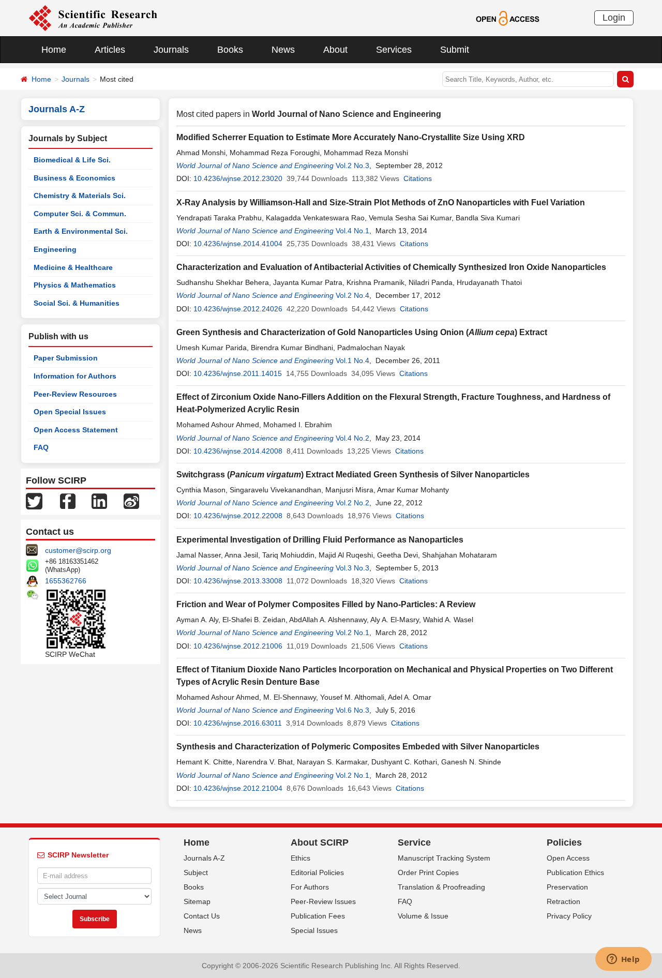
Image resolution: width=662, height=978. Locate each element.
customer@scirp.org (78, 550)
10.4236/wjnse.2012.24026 (237, 309)
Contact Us (202, 916)
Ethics (300, 858)
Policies (564, 842)
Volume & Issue (423, 916)
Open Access (568, 858)
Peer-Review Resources (75, 394)
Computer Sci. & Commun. (80, 213)
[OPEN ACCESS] (507, 17)
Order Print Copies (428, 872)
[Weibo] (131, 500)
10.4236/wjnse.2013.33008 (237, 581)
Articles (110, 49)
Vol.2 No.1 (352, 632)
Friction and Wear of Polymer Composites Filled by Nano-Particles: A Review (325, 604)
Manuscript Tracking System (444, 858)
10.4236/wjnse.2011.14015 (237, 373)
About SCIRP (320, 842)
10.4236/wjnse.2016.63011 (237, 723)
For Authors (310, 887)
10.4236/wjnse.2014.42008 (237, 451)
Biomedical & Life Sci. (72, 160)
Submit (454, 49)
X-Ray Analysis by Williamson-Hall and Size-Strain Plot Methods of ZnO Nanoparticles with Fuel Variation (380, 202)
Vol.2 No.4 (352, 295)
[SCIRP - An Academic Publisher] (92, 17)
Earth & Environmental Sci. (81, 231)
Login (614, 17)
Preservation (567, 887)
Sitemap (197, 901)
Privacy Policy (569, 916)
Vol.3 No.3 (352, 568)
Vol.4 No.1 (352, 231)
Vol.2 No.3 (352, 165)
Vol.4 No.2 (352, 438)
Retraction (563, 901)
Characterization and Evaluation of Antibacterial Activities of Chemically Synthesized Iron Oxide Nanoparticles (391, 267)
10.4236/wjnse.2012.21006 (237, 646)
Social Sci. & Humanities (76, 303)
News (283, 49)
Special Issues (314, 930)
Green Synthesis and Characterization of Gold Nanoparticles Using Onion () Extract (361, 332)
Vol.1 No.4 (352, 360)
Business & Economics (74, 178)
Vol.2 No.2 (352, 503)
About (335, 49)
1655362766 (65, 581)
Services (394, 49)
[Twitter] (34, 500)
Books (230, 49)
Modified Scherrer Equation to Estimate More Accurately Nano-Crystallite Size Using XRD (350, 137)
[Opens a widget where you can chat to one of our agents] (623, 960)
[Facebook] (68, 500)
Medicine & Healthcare (73, 267)
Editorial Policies (317, 872)
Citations (417, 178)
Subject (196, 872)
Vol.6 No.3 (352, 710)
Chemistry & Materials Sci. (80, 195)
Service (414, 842)
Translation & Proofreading (441, 887)
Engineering (55, 249)
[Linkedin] (99, 500)
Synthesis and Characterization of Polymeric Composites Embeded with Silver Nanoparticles (357, 746)
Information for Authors (75, 376)
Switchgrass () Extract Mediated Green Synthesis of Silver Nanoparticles (353, 474)
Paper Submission (66, 358)
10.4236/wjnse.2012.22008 (237, 515)
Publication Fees (318, 916)
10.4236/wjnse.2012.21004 (237, 788)
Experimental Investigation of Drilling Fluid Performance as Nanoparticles (319, 539)
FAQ (41, 447)
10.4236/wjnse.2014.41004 (237, 243)
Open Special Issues (70, 412)
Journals (171, 49)
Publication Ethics (575, 872)
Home (53, 49)
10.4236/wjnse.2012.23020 (237, 178)
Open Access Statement (76, 430)
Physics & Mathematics (75, 285)
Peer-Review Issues (323, 901)
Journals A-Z (204, 858)
